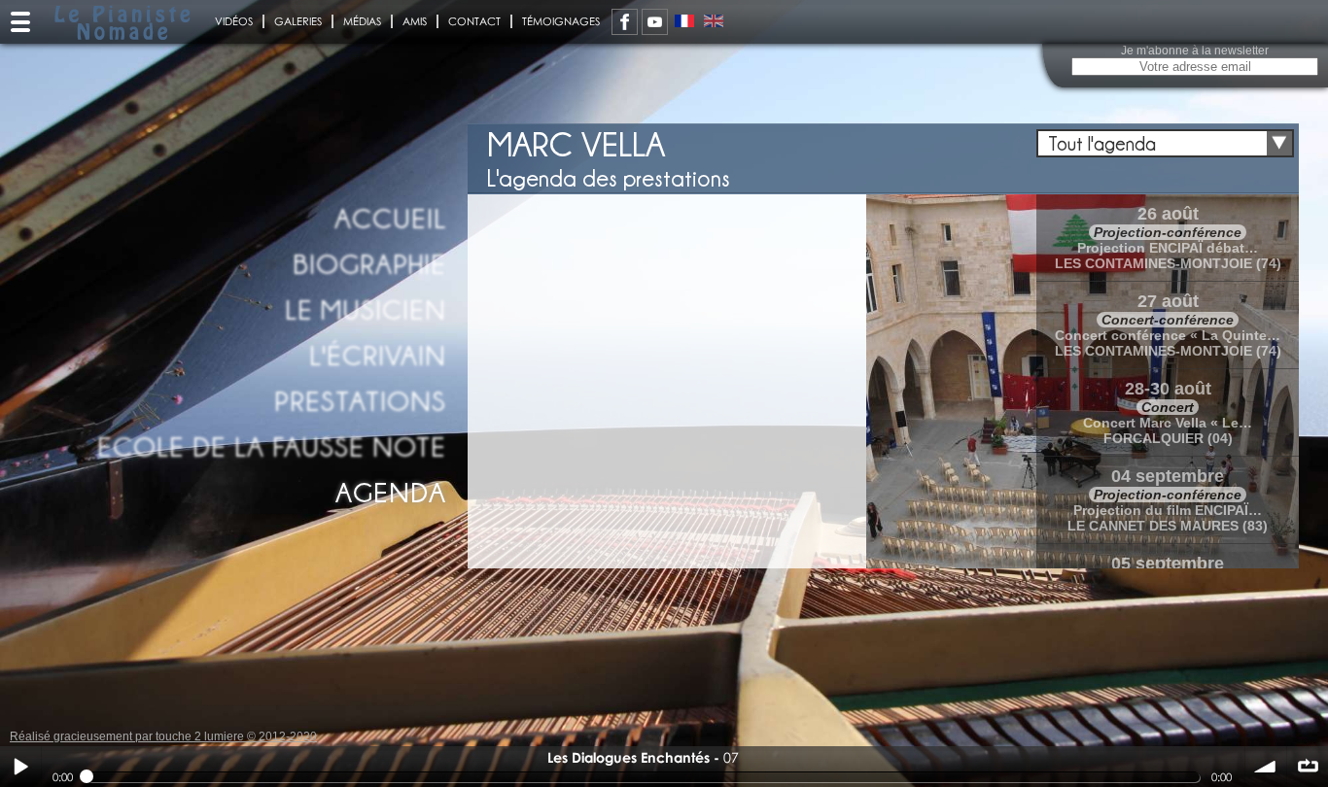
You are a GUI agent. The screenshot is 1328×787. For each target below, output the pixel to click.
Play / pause (20, 766)
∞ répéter (1307, 766)
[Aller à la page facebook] (625, 22)
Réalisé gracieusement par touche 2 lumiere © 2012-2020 (163, 736)
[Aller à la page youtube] (655, 22)
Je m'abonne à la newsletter (1195, 50)
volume (1265, 766)
